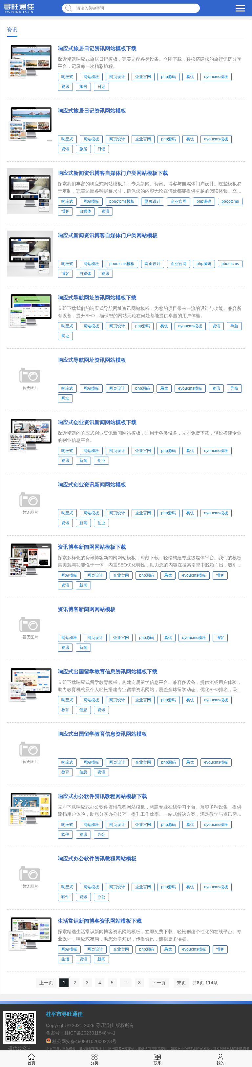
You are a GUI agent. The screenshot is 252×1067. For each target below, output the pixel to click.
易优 (190, 76)
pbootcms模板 (122, 201)
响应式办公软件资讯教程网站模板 (97, 858)
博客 (65, 211)
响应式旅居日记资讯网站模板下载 (97, 48)
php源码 (168, 76)
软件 (65, 834)
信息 (83, 710)
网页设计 (117, 76)
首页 (31, 1063)
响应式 (67, 76)
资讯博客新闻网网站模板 (87, 609)
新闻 (83, 460)
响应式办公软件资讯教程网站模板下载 (102, 796)
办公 (101, 834)
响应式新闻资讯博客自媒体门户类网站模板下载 (113, 173)
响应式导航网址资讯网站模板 (92, 360)
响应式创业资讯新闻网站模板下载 (97, 422)
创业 (101, 460)
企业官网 (143, 76)
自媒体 (85, 211)
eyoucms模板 (216, 76)
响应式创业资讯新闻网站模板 (92, 484)
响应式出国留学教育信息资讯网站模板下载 (108, 671)
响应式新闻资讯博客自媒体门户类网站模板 (108, 235)
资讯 (65, 86)
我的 (220, 1063)
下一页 (159, 982)
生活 (65, 959)
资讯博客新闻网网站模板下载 (92, 547)
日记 (101, 86)
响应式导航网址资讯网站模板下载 (97, 297)
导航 (234, 326)
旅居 (83, 86)
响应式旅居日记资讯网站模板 (92, 110)
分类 (94, 1063)
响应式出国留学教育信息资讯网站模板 (102, 734)
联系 (157, 1063)
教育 (65, 710)
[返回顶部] (238, 953)
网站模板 (91, 76)
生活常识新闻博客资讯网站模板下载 (100, 921)
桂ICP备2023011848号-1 (90, 1033)
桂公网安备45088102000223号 (84, 1041)
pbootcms (230, 201)
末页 (181, 982)
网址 (65, 336)
